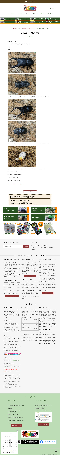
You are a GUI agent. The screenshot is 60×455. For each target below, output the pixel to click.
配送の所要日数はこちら (30, 275)
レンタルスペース (34, 247)
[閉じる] (17, 431)
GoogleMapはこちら (43, 424)
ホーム (32, 245)
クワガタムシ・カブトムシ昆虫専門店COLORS (49, 454)
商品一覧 (37, 245)
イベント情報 (43, 247)
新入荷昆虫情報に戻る (30, 191)
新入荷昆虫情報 (38, 28)
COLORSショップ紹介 (16, 425)
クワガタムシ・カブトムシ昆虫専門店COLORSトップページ (24, 28)
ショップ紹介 (44, 245)
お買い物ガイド (34, 249)
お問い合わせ (50, 247)
